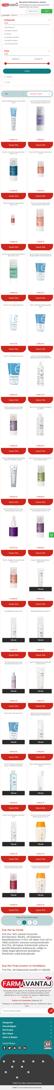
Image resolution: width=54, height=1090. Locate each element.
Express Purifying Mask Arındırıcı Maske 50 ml (40, 560)
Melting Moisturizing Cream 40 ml (40, 611)
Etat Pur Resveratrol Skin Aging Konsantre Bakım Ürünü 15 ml (13, 407)
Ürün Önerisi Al (9, 27)
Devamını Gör (27, 997)
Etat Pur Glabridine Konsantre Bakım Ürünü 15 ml (13, 560)
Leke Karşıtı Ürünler (11, 44)
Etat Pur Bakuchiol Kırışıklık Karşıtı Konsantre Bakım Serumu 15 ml (40, 101)
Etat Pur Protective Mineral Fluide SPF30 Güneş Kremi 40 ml (40, 815)
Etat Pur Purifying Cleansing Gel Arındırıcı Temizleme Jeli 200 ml (13, 764)
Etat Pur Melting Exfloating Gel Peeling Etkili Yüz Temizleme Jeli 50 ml (13, 458)
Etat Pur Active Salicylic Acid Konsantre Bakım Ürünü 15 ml (13, 254)
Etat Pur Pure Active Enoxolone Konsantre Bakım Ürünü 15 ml (13, 866)
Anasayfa (6, 15)
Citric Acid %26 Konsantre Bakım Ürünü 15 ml (40, 152)
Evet (46, 11)
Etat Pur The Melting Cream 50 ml (13, 356)
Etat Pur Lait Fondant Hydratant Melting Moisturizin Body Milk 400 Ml (40, 356)
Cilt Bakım (7, 34)
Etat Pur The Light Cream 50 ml (13, 713)
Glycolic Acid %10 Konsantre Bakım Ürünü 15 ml (13, 203)
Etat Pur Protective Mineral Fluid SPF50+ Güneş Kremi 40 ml (40, 866)
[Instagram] (20, 1048)
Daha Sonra (33, 11)
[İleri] (35, 922)
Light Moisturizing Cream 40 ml (13, 611)
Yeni (8, 82)
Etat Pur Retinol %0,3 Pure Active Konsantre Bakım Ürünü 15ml (13, 509)
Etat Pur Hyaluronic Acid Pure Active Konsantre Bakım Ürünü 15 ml (40, 509)
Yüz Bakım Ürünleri (10, 31)
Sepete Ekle (13, 145)
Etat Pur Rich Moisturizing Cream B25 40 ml (13, 815)
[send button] (51, 1011)
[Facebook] (5, 1048)
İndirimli (9, 77)
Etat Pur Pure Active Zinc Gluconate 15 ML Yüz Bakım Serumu (40, 458)
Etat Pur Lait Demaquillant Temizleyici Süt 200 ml (40, 407)
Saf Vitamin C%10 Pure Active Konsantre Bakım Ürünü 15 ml (13, 662)
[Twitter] (10, 1048)
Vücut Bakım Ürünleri (11, 37)
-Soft (14, 1088)
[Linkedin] (25, 1048)
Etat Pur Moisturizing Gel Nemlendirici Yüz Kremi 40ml (40, 662)
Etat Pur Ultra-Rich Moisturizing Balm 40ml (40, 305)
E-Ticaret (20, 1088)
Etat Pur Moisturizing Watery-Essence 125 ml (40, 764)
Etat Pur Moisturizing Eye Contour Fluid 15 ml (13, 101)
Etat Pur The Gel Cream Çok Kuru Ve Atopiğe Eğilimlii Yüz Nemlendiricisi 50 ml (40, 255)
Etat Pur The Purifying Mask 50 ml (13, 305)
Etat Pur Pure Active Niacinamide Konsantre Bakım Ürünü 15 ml (40, 203)
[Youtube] (15, 1048)
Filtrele (27, 71)
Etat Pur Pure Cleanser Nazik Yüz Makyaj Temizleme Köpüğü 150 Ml (40, 713)
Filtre (6, 94)
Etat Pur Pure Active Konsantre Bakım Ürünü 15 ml (14, 152)
